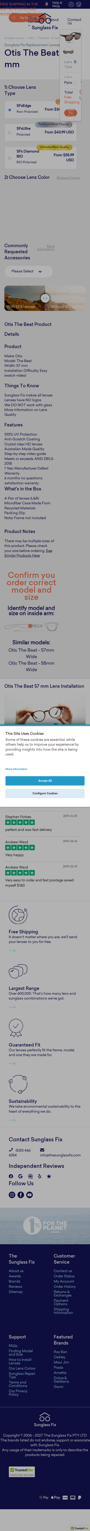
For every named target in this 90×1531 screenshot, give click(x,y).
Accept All (45, 780)
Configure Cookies (45, 793)
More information (16, 769)
